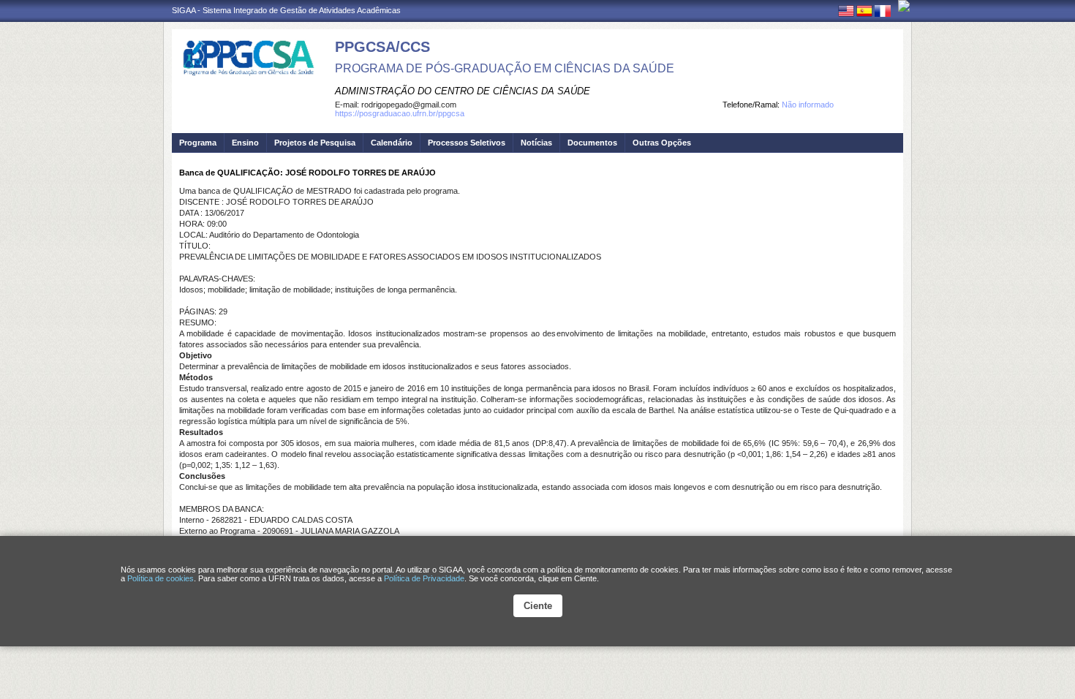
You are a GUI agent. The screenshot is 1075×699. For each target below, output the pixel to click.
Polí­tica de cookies (160, 578)
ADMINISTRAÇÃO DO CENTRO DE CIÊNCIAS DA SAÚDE (462, 91)
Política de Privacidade (424, 578)
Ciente (538, 605)
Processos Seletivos (466, 142)
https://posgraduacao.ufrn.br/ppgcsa (399, 113)
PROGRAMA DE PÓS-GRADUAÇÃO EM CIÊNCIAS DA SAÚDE (504, 68)
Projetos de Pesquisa (314, 142)
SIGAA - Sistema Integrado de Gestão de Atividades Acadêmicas (286, 10)
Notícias (536, 142)
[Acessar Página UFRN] (904, 6)
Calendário (391, 142)
